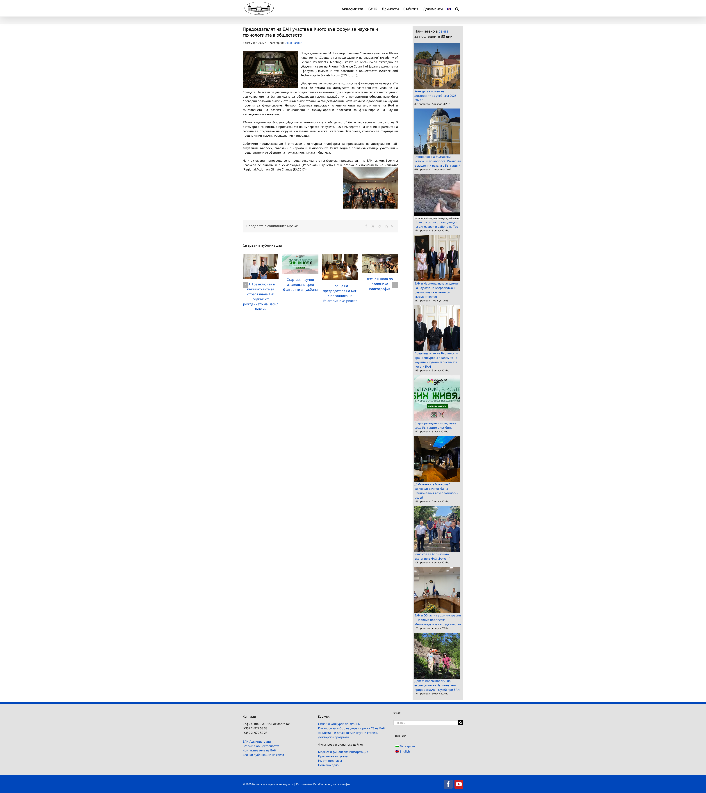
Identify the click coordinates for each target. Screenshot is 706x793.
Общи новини (293, 43)
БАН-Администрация (257, 741)
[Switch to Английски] (449, 8)
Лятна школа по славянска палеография (380, 284)
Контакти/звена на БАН (259, 750)
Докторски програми (333, 737)
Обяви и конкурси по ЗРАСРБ (339, 724)
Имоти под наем (330, 761)
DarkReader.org (322, 784)
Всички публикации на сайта (263, 755)
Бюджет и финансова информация (343, 752)
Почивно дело (328, 765)
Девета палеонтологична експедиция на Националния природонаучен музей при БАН (437, 685)
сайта (443, 31)
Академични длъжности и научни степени (348, 733)
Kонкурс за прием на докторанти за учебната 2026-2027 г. (435, 95)
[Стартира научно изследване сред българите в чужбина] (300, 256)
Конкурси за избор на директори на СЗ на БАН (351, 728)
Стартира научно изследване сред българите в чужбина (300, 284)
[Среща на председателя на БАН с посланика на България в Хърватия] (340, 256)
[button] (457, 8)
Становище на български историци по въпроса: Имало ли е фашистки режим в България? (437, 161)
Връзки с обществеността (261, 746)
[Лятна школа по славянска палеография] (380, 256)
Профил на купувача (333, 756)
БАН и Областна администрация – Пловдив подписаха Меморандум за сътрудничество (437, 619)
